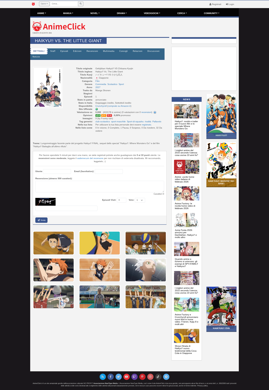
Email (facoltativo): (84, 171)
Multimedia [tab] (108, 51)
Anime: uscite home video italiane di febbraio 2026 (184, 179)
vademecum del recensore (90, 158)
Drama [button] (121, 13)
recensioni (146, 112)
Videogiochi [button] (151, 13)
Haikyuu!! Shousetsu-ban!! (221, 182)
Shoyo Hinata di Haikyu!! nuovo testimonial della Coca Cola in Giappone (185, 349)
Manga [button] (67, 13)
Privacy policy (202, 386)
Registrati (216, 4)
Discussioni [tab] (153, 51)
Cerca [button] (181, 13)
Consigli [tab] (123, 51)
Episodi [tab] (64, 51)
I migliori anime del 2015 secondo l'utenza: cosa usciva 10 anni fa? (186, 290)
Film (97, 81)
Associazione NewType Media (105, 383)
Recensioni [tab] (92, 51)
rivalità (148, 121)
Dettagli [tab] (39, 51)
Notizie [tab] (36, 57)
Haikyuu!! (221, 135)
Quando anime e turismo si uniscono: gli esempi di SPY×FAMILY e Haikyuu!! (186, 262)
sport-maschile (118, 121)
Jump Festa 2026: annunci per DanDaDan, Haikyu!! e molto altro (186, 233)
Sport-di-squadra (135, 121)
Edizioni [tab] (77, 51)
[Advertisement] (169, 28)
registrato (146, 124)
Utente (38, 171)
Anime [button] (40, 13)
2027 (97, 87)
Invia (42, 220)
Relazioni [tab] (137, 51)
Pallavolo (156, 121)
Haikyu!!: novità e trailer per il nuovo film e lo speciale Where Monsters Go (186, 125)
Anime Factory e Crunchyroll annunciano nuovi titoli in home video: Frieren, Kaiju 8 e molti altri (186, 319)
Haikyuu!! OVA (221, 328)
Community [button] (210, 13)
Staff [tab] (52, 51)
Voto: (131, 200)
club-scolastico (102, 121)
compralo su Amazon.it (119, 106)
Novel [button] (94, 13)
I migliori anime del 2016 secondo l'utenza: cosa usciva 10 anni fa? (186, 152)
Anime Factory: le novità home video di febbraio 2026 (185, 206)
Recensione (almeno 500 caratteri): (53, 178)
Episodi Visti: (109, 200)
